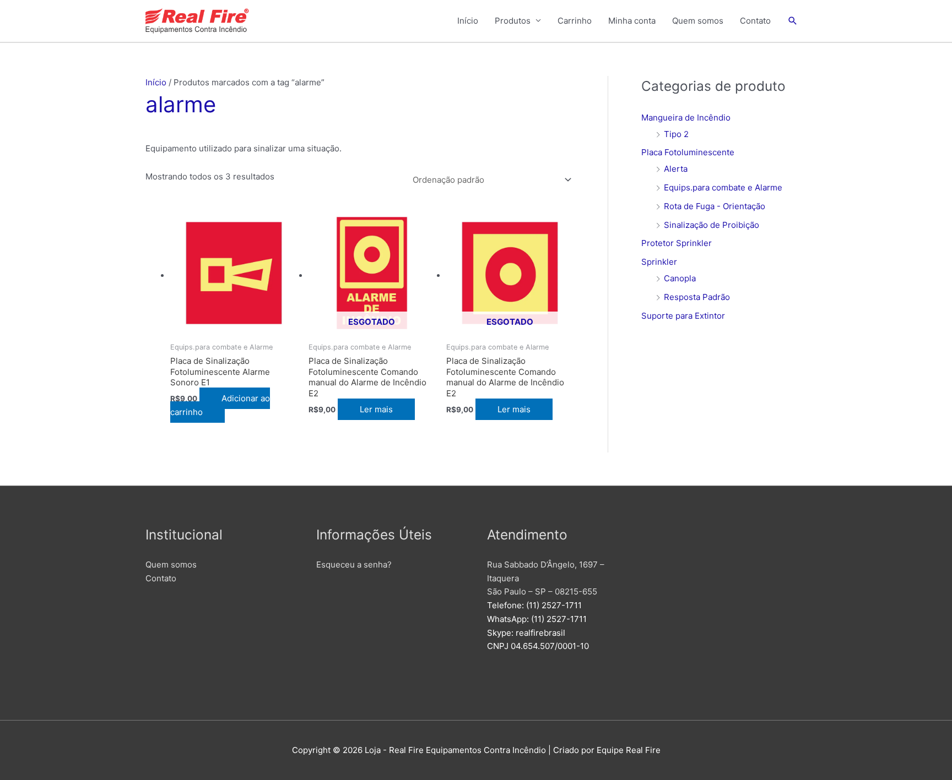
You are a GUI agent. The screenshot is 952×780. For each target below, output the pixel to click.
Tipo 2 (676, 134)
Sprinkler (659, 262)
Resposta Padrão (697, 297)
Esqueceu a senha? (354, 564)
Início (467, 20)
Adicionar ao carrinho (220, 405)
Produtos (513, 20)
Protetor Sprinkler (676, 243)
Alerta (676, 168)
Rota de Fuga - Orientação (714, 206)
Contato (755, 20)
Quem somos (697, 20)
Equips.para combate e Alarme (723, 187)
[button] (792, 20)
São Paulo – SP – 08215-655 (542, 591)
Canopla (680, 278)
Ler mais (376, 409)
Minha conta (632, 20)
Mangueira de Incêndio (686, 117)
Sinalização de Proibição (711, 225)
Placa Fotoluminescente (687, 152)
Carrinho (575, 20)
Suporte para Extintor (683, 315)
